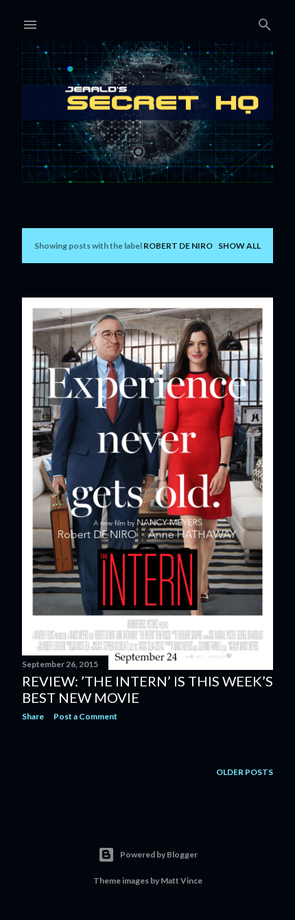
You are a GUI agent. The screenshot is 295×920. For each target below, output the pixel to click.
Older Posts (244, 772)
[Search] (265, 21)
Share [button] (33, 716)
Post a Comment (85, 716)
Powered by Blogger (159, 854)
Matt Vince (181, 880)
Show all (239, 245)
